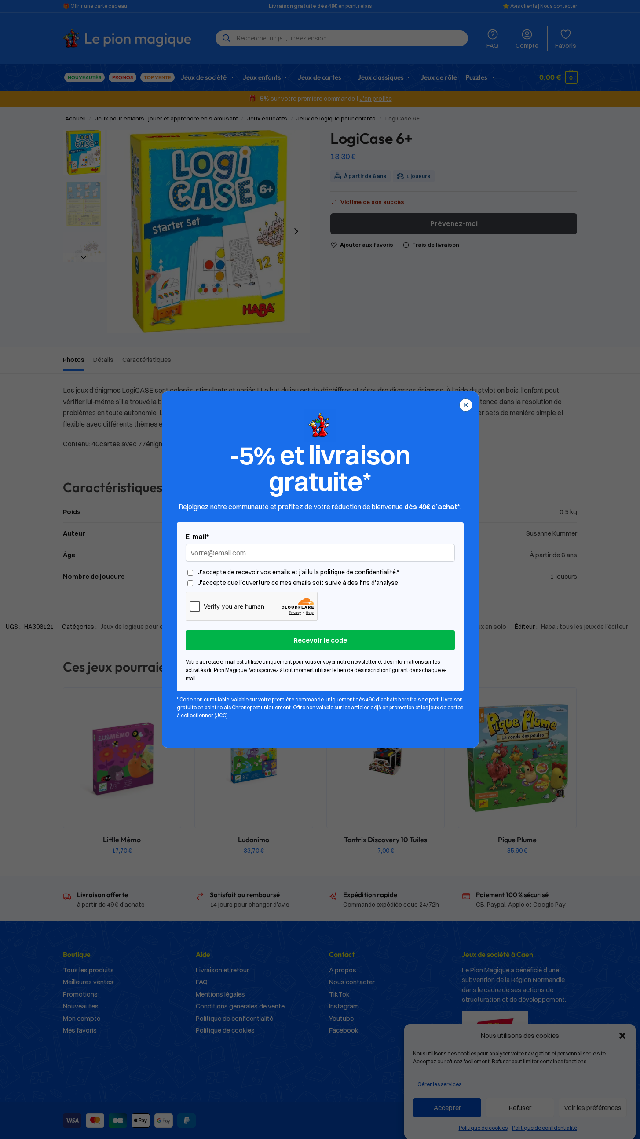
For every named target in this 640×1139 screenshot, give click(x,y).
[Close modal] (465, 405)
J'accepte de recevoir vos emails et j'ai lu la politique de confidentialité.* (298, 572)
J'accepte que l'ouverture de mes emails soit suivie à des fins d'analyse (298, 583)
